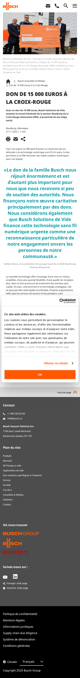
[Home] (9, 81)
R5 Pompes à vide (12, 465)
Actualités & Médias (13, 494)
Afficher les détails (56, 363)
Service (7, 480)
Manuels (7, 460)
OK (40, 374)
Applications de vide (13, 470)
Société (7, 485)
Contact (7, 504)
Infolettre (8, 499)
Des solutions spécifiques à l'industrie (22, 475)
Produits (7, 455)
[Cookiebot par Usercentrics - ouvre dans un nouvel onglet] (59, 301)
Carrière (7, 489)
